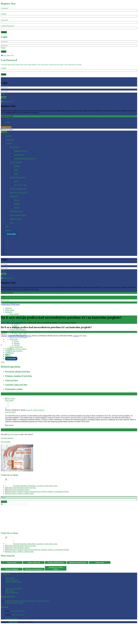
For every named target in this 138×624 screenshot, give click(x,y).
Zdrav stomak (14, 147)
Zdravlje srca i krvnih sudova (56, 568)
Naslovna (8, 136)
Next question (6, 442)
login (9, 434)
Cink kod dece (11, 380)
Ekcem (16, 200)
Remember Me (8, 55)
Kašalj (16, 181)
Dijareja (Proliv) (19, 155)
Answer (75, 336)
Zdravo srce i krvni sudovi (18, 192)
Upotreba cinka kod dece (16, 384)
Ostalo (11, 223)
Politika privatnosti (11, 618)
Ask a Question (6, 127)
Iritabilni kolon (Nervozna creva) (25, 158)
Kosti (15, 170)
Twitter (7, 351)
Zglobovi (17, 166)
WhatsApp (9, 356)
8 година (28, 336)
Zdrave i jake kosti (15, 162)
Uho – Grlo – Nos (20, 185)
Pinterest (8, 354)
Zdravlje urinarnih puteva (18, 189)
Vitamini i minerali (15, 219)
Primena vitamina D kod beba (18, 376)
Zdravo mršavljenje (16, 211)
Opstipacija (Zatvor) (20, 151)
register (15, 434)
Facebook (8, 349)
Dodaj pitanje (9, 139)
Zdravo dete (13, 196)
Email (7, 358)
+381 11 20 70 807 (17, 615)
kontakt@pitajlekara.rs (17, 611)
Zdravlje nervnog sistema (18, 215)
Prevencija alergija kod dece (17, 371)
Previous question (7, 438)
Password (4, 20)
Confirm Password (7, 26)
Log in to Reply (10, 412)
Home (3, 323)
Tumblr (7, 352)
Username (5, 8)
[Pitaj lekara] (10, 304)
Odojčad (17, 207)
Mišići (16, 173)
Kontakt (8, 230)
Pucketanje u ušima (14, 389)
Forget (3, 48)
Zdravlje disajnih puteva (17, 177)
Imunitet (16, 204)
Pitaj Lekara (20, 336)
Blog (7, 226)
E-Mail (3, 14)
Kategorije (8, 143)
